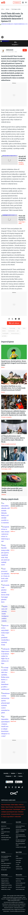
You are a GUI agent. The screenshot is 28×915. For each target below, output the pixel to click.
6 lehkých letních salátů (21, 847)
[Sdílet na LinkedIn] (19, 319)
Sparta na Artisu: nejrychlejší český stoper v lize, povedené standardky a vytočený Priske (18, 626)
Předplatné (8, 776)
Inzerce (20, 773)
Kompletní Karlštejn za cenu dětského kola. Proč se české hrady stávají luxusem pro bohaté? (13, 388)
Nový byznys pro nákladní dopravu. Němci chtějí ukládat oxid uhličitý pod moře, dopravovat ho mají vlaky (13, 413)
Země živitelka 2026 (20, 889)
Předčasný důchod (20, 878)
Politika (3, 852)
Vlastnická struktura (18, 907)
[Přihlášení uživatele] (22, 2)
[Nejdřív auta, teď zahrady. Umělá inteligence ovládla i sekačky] (6, 613)
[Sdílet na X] (12, 319)
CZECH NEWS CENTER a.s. (19, 895)
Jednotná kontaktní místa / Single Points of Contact (13, 909)
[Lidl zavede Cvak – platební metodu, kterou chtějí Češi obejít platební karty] (5, 593)
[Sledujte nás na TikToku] (22, 787)
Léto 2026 (18, 822)
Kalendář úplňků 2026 (6, 837)
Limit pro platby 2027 (20, 883)
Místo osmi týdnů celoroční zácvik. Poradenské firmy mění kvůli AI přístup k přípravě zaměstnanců (13, 465)
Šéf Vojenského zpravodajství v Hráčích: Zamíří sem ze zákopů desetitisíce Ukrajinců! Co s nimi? (19, 718)
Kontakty (6, 773)
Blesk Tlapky (14, 804)
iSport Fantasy (9, 807)
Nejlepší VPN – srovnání (6, 887)
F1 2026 (17, 864)
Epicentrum (3, 826)
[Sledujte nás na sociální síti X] (9, 787)
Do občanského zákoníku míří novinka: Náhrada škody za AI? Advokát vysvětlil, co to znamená (19, 504)
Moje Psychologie (5, 804)
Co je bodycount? (5, 839)
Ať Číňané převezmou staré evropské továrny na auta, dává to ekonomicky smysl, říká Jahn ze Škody (13, 439)
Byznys (7, 9)
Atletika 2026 (19, 866)
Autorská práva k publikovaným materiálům (13, 902)
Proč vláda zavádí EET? (6, 863)
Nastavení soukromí (8, 907)
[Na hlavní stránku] (3, 2)
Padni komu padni (5, 865)
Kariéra (20, 776)
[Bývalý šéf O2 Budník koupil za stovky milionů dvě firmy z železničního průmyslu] (9, 160)
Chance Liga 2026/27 (8, 816)
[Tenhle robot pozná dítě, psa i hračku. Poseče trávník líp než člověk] (14, 479)
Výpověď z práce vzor (6, 867)
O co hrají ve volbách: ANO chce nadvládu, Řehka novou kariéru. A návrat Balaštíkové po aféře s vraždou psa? (18, 668)
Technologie (4, 874)
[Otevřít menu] (25, 2)
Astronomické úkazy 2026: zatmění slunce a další (21, 836)
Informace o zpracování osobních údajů (11, 906)
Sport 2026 (19, 852)
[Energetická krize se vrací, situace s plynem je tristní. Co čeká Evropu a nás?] (5, 534)
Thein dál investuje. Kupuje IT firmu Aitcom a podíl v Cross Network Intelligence (22, 218)
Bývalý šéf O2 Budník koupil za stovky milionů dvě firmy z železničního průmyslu (23, 158)
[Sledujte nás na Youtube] (19, 787)
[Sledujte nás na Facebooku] (12, 787)
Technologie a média (15, 9)
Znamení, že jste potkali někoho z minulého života (21, 831)
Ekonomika (19, 874)
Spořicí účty (18, 881)
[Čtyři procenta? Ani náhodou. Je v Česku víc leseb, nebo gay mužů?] (5, 575)
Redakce (13, 773)
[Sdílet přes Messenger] (15, 319)
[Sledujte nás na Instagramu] (15, 787)
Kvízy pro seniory (5, 835)
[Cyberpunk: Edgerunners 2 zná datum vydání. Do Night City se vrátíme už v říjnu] (5, 656)
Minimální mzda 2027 (20, 887)
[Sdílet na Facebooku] (9, 319)
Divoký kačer (4, 869)
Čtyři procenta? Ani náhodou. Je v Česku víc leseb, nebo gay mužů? (18, 570)
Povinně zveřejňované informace (17, 911)
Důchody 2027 (19, 885)
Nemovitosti (9, 809)
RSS (15, 776)
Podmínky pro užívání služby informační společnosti (13, 904)
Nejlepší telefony (5, 881)
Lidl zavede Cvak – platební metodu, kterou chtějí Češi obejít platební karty (18, 586)
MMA (17, 856)
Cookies (23, 906)
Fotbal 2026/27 (19, 858)
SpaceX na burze (5, 878)
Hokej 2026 (18, 860)
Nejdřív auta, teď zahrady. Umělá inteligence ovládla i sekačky (18, 607)
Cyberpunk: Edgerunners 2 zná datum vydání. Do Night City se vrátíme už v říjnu (18, 650)
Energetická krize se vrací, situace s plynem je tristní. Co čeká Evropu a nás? (18, 528)
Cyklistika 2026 (19, 868)
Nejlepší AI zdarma (5, 883)
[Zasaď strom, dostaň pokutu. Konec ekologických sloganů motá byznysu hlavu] (14, 352)
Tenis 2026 (18, 862)
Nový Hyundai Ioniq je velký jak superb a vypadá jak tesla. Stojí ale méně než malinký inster (18, 546)
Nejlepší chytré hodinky (6, 885)
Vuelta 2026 (18, 816)
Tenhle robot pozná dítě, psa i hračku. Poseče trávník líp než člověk (12, 490)
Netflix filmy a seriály (5, 889)
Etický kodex (6, 911)
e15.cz (2, 9)
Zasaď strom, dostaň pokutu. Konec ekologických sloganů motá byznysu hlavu (14, 363)
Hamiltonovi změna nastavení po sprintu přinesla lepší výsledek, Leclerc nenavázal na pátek (19, 694)
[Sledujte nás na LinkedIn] (6, 787)
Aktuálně (3, 822)
